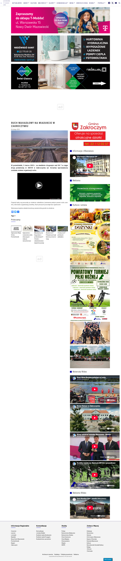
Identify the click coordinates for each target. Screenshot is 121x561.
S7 (15, 216)
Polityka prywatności (66, 554)
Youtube (116, 3)
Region (13, 543)
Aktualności (17, 3)
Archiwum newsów (47, 554)
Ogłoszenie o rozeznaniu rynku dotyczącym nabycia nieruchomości (27, 237)
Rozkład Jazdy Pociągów (43, 537)
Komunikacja (62, 3)
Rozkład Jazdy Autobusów (43, 535)
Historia (89, 535)
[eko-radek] (90, 192)
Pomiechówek (15, 541)
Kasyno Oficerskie (92, 539)
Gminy (25, 3)
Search (119, 3)
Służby (51, 3)
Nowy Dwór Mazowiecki (17, 539)
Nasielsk (13, 537)
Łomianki (13, 535)
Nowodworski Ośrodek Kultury (95, 545)
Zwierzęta (89, 551)
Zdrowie (89, 549)
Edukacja (89, 531)
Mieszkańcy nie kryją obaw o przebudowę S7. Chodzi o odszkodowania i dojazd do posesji (39, 238)
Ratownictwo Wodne (67, 535)
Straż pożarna (65, 541)
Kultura (34, 3)
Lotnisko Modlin (40, 533)
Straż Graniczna (66, 537)
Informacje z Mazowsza (93, 537)
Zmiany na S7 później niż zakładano (61, 235)
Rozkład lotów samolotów (43, 539)
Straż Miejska (65, 539)
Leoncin (13, 533)
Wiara (91, 3)
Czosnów (13, 531)
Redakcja (57, 554)
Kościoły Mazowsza (92, 541)
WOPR (63, 545)
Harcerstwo (90, 533)
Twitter (113, 3)
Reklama (76, 554)
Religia (89, 547)
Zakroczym (14, 545)
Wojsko (64, 543)
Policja (63, 531)
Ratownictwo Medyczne (68, 533)
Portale (101, 3)
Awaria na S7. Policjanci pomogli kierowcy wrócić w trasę (51, 236)
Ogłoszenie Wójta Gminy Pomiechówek (16, 235)
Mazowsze (42, 3)
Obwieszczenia (82, 3)
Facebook (109, 3)
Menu (72, 3)
